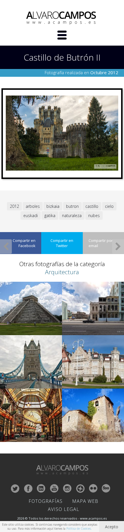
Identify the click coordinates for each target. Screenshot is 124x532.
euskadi (30, 215)
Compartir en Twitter (61, 243)
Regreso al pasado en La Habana (88, 331)
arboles (33, 206)
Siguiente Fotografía (118, 246)
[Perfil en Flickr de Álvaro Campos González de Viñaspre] (93, 488)
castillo (91, 206)
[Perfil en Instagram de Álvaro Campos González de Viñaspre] (67, 488)
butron (72, 206)
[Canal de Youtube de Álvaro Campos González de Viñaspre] (54, 488)
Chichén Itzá (10, 331)
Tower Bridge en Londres (20, 384)
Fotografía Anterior (6, 246)
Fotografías (46, 501)
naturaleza (72, 215)
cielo (109, 206)
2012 (14, 206)
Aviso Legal (63, 509)
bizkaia (52, 206)
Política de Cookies (78, 529)
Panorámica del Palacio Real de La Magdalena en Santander (89, 382)
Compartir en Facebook (24, 243)
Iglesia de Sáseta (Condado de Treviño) (93, 438)
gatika (49, 215)
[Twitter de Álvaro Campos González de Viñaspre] (15, 488)
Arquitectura (62, 272)
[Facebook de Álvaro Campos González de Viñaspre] (28, 488)
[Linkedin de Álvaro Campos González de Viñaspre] (41, 488)
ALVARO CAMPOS (62, 18)
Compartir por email (101, 243)
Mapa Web (85, 501)
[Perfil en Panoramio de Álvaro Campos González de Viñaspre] (80, 488)
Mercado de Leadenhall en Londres (28, 438)
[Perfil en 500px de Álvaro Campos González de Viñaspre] (106, 488)
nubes (94, 215)
